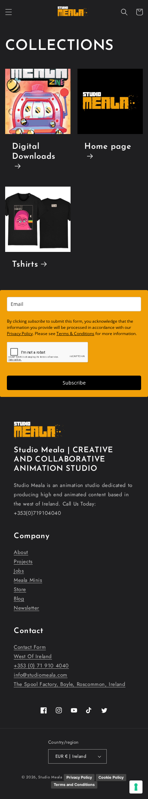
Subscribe (74, 382)
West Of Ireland (33, 656)
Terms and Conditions (74, 784)
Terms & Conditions (75, 333)
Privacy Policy (20, 333)
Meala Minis (28, 580)
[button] (8, 12)
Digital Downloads (33, 152)
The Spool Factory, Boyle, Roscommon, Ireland (69, 684)
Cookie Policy (111, 777)
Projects (23, 561)
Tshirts (25, 264)
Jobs (19, 571)
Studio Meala (50, 777)
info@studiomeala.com (40, 675)
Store (20, 589)
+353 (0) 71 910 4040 (41, 665)
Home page (107, 147)
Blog (19, 598)
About (21, 552)
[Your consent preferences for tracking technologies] (135, 787)
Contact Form (30, 647)
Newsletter (26, 608)
